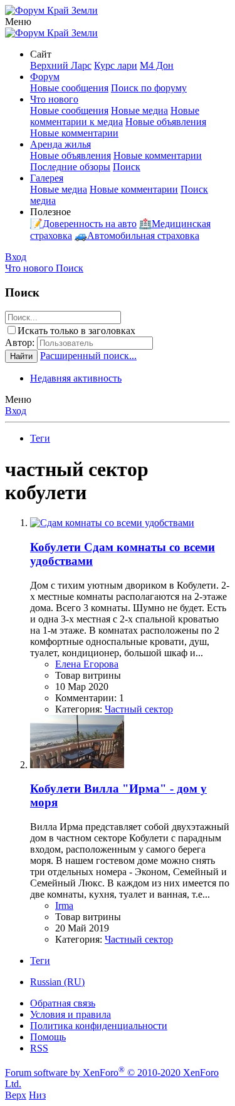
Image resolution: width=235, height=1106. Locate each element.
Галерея (46, 178)
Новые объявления (165, 121)
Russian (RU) (57, 982)
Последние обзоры (70, 166)
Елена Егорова (86, 664)
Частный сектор (139, 709)
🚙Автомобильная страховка (137, 235)
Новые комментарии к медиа (114, 116)
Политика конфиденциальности (98, 1025)
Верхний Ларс (60, 65)
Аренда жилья (60, 144)
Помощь (48, 1037)
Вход (15, 410)
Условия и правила (70, 1014)
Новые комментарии (74, 133)
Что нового (54, 99)
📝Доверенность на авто (83, 223)
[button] (18, 21)
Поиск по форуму (149, 88)
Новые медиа (139, 110)
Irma (64, 905)
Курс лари (115, 65)
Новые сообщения (69, 88)
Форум (45, 76)
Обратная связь (62, 1003)
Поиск (126, 166)
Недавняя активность (76, 378)
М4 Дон (157, 65)
